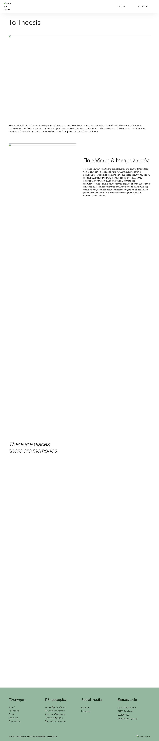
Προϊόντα (13, 717)
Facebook (86, 707)
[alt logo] (79, 6)
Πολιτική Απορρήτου (55, 710)
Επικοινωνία (14, 721)
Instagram (86, 711)
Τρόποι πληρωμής (54, 717)
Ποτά (11, 714)
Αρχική (12, 707)
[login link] (130, 6)
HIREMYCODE (52, 736)
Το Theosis (14, 710)
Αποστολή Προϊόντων (55, 714)
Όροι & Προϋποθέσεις (55, 707)
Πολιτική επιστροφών (55, 721)
